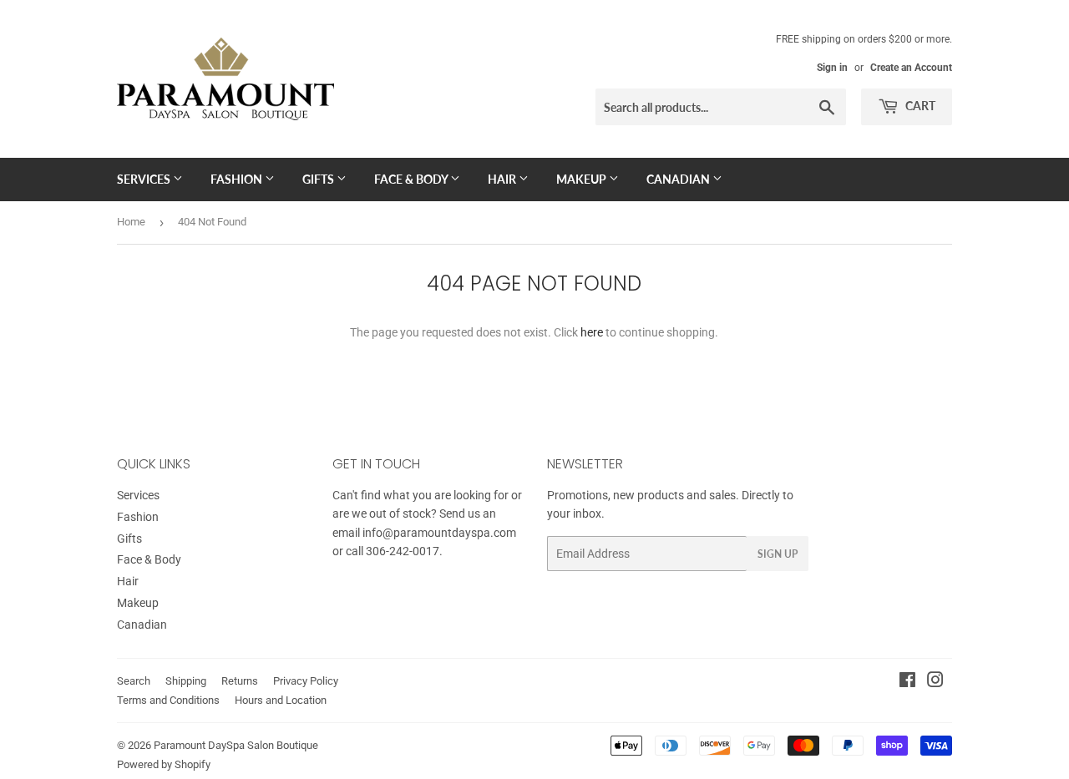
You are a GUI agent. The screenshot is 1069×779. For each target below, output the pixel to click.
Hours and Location (281, 700)
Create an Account (911, 67)
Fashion (237, 179)
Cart (919, 106)
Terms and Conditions (168, 700)
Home (131, 221)
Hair (503, 179)
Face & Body (412, 179)
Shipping (185, 681)
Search (133, 681)
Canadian (679, 179)
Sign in (832, 67)
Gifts (319, 179)
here (591, 332)
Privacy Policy (305, 681)
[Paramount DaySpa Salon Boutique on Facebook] (907, 682)
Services (145, 179)
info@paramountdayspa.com (439, 532)
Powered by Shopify (163, 764)
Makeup (582, 179)
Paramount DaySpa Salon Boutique (236, 745)
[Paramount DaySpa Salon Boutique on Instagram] (935, 682)
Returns (239, 681)
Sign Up (777, 554)
